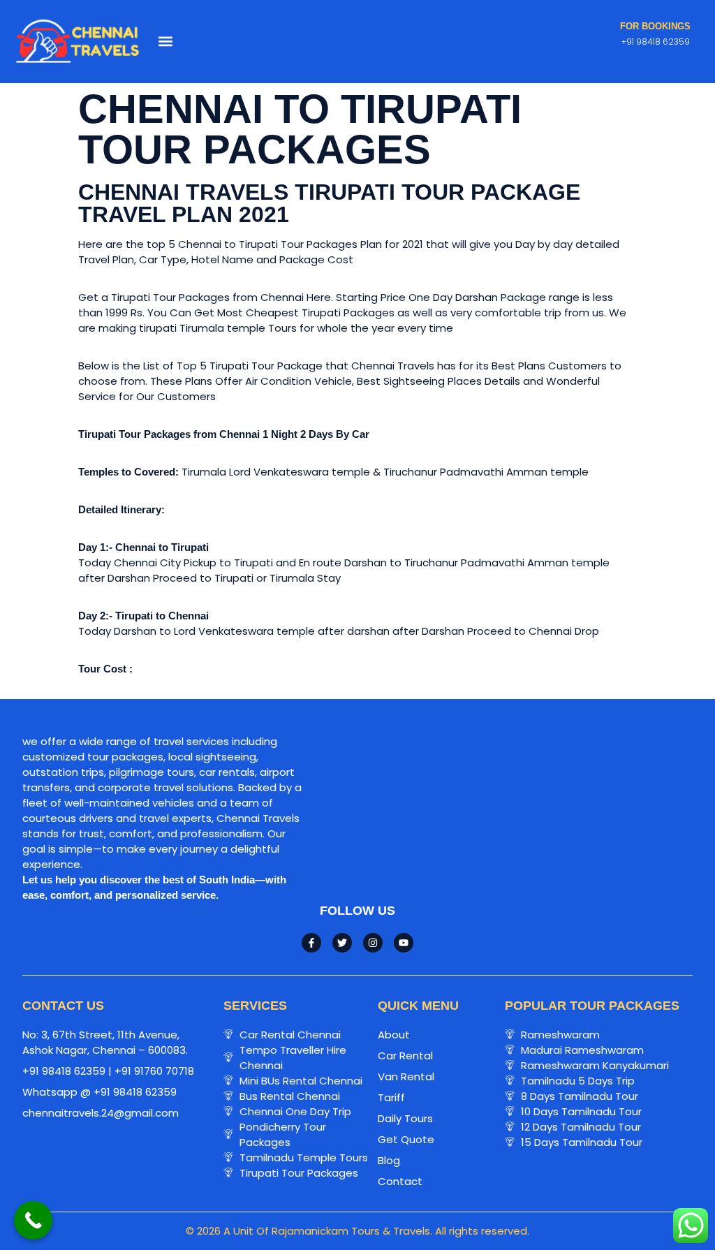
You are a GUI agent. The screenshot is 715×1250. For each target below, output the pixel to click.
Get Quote (406, 1139)
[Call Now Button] (33, 1220)
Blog (389, 1160)
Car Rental (405, 1055)
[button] (165, 41)
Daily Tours (405, 1118)
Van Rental (406, 1076)
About (394, 1034)
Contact (400, 1181)
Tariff (391, 1097)
